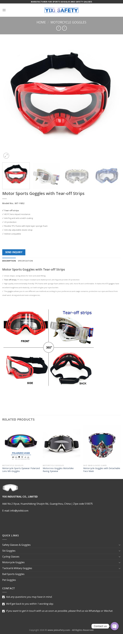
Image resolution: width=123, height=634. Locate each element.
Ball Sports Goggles (13, 574)
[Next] (114, 100)
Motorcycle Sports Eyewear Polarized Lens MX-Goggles (21, 470)
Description (9, 260)
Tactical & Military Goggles (17, 568)
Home (41, 22)
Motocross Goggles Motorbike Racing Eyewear (58, 470)
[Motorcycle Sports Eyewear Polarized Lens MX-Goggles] (21, 444)
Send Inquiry (13, 252)
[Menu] (4, 10)
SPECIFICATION (25, 260)
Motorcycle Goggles (68, 22)
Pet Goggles (9, 580)
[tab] (9, 261)
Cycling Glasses (10, 556)
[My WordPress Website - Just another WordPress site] (61, 10)
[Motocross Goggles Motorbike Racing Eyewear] (61, 444)
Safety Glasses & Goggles (16, 544)
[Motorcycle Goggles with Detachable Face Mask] (102, 444)
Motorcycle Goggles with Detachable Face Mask (101, 470)
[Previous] (8, 100)
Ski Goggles (8, 550)
